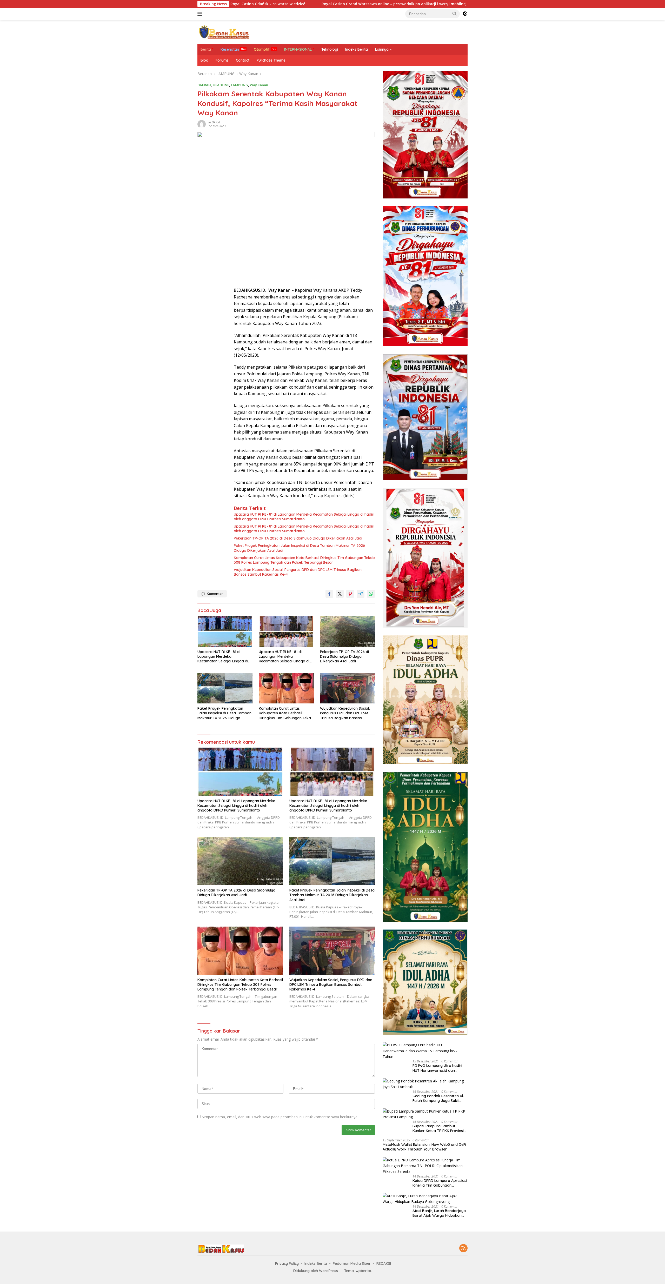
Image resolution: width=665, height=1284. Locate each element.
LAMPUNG (239, 85)
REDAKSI (214, 122)
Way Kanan (259, 85)
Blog (204, 60)
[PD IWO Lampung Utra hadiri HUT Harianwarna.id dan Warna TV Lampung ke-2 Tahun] (425, 1051)
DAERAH (204, 85)
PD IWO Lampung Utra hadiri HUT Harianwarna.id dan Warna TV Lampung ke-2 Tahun (437, 1068)
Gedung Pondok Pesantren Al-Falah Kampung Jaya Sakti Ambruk (438, 1098)
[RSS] (463, 1248)
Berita (206, 49)
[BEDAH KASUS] (223, 31)
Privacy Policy (287, 1263)
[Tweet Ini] (340, 594)
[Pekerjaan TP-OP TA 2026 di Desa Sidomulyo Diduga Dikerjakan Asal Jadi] (347, 631)
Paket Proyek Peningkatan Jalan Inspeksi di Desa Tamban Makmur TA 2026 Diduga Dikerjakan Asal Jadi (299, 548)
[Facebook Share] (329, 594)
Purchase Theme (271, 60)
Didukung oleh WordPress (315, 1270)
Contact (242, 60)
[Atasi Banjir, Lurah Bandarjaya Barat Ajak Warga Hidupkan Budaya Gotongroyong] (425, 1199)
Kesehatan (230, 49)
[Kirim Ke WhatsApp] (371, 594)
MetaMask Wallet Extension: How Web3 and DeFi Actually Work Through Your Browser (424, 1147)
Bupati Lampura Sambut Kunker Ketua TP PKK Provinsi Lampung (438, 1128)
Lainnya (382, 49)
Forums (222, 60)
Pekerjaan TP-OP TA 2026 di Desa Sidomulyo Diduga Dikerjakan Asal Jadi (298, 538)
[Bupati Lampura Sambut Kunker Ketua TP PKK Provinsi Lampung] (425, 1114)
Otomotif (262, 49)
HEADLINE (221, 85)
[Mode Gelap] (465, 13)
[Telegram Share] (360, 594)
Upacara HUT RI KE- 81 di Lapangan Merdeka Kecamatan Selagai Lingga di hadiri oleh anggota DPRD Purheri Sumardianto (304, 516)
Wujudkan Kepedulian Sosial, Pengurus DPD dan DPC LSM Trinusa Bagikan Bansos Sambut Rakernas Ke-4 (298, 572)
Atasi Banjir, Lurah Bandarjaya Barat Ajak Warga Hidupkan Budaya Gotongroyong (439, 1213)
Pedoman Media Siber (352, 1263)
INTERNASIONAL (298, 49)
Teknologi (329, 49)
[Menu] (200, 13)
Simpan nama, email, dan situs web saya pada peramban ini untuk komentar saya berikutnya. (280, 1116)
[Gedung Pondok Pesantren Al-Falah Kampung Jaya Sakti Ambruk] (425, 1084)
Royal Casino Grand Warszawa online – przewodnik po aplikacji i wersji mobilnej (314, 4)
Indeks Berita (356, 49)
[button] (454, 13)
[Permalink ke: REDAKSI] (201, 123)
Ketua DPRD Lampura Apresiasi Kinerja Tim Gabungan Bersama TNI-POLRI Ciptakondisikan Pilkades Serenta (440, 1183)
